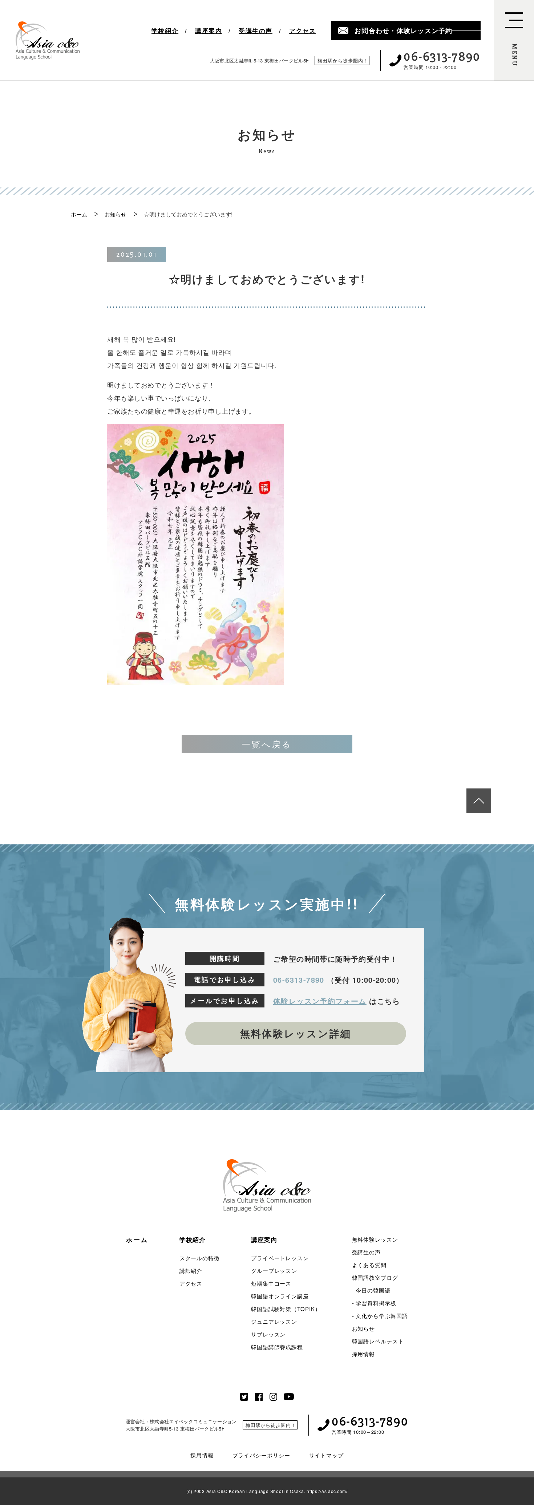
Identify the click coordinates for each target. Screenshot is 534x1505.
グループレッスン (274, 1270)
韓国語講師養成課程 (277, 1347)
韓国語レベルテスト (378, 1341)
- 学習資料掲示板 (374, 1303)
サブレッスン (268, 1334)
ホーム (79, 214)
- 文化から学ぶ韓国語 (380, 1315)
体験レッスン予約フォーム (320, 1001)
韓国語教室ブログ (375, 1277)
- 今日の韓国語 (371, 1290)
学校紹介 (164, 31)
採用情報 (363, 1353)
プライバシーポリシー (261, 1455)
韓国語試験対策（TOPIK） (286, 1308)
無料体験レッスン (375, 1239)
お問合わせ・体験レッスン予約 (404, 30)
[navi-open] (514, 40)
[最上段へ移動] (478, 800)
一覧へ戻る (267, 744)
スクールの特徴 (199, 1258)
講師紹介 (191, 1270)
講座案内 (208, 31)
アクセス (302, 31)
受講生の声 (255, 31)
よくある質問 (369, 1264)
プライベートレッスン (280, 1258)
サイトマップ (326, 1455)
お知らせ (115, 214)
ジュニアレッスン (274, 1321)
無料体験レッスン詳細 (295, 1033)
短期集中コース (271, 1283)
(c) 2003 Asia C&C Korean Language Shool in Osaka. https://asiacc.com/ (267, 1491)
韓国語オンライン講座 (280, 1296)
